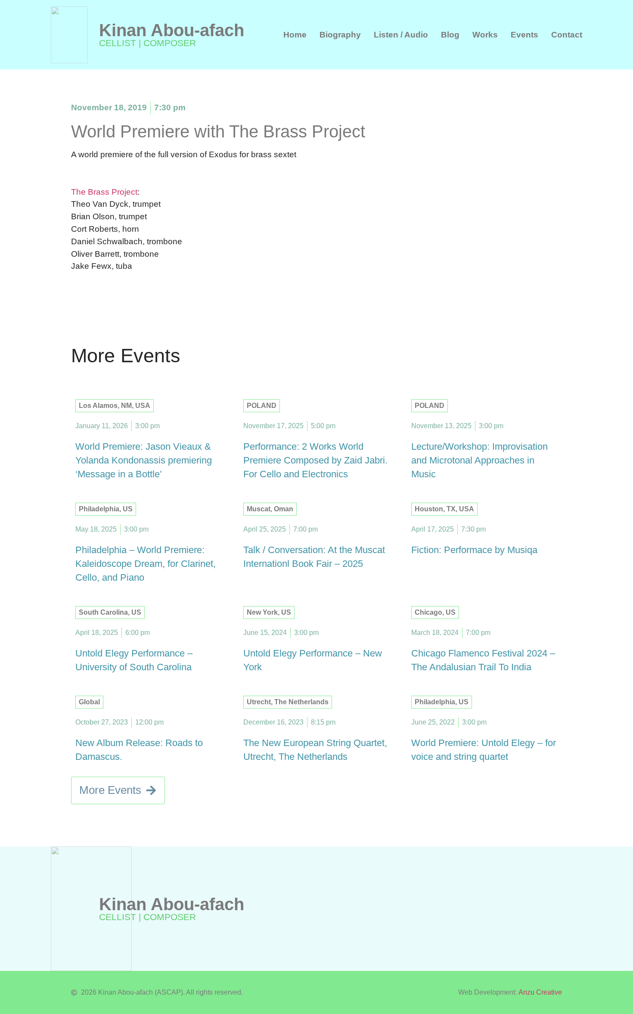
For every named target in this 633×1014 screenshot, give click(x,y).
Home (295, 34)
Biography (340, 34)
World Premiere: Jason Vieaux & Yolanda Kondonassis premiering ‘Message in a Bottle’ (143, 460)
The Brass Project (104, 191)
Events (524, 34)
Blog (450, 34)
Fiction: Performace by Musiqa (474, 549)
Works (485, 34)
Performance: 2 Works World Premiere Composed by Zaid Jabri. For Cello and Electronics (315, 460)
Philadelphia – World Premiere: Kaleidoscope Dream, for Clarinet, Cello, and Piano (145, 563)
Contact (566, 34)
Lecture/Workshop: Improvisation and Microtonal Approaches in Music (479, 460)
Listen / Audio (401, 34)
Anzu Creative (540, 992)
